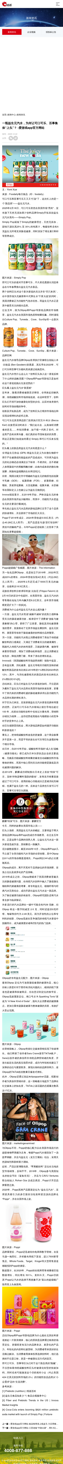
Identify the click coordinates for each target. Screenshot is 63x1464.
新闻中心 (11, 114)
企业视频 (31, 31)
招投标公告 (51, 31)
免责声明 (42, 1460)
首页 (4, 114)
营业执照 (51, 1460)
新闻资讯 (12, 31)
